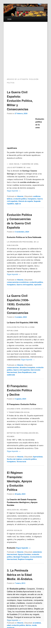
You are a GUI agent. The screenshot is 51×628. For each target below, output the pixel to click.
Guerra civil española (25, 284)
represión (37, 284)
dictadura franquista (27, 367)
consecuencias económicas (18, 282)
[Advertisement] (21, 131)
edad (9, 625)
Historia (20, 196)
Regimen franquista (25, 559)
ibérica (28, 625)
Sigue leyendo (13, 190)
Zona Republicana (25, 372)
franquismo (32, 198)
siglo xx (18, 203)
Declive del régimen (14, 459)
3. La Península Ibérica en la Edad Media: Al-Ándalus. (20, 574)
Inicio (9, 19)
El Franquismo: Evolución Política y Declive (19, 390)
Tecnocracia (21, 461)
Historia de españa (25, 201)
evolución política (20, 198)
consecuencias (13, 367)
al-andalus (37, 623)
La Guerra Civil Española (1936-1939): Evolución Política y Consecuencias (18, 304)
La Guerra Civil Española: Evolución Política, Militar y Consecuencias (20, 100)
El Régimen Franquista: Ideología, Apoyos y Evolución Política (19, 481)
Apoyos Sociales (24, 554)
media (34, 625)
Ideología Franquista (21, 557)
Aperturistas (38, 456)
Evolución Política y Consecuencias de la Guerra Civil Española (19, 221)
